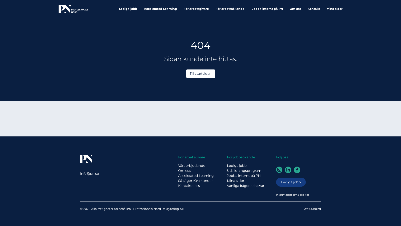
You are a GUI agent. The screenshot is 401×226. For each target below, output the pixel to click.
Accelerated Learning (160, 9)
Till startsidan (201, 74)
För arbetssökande (230, 9)
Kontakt (314, 9)
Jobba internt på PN (267, 9)
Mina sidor (335, 9)
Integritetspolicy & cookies (292, 194)
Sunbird (315, 209)
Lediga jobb (128, 9)
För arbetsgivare (196, 9)
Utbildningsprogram (244, 171)
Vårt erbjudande (191, 166)
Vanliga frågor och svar (245, 186)
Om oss (295, 9)
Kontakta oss (189, 186)
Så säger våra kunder (195, 181)
